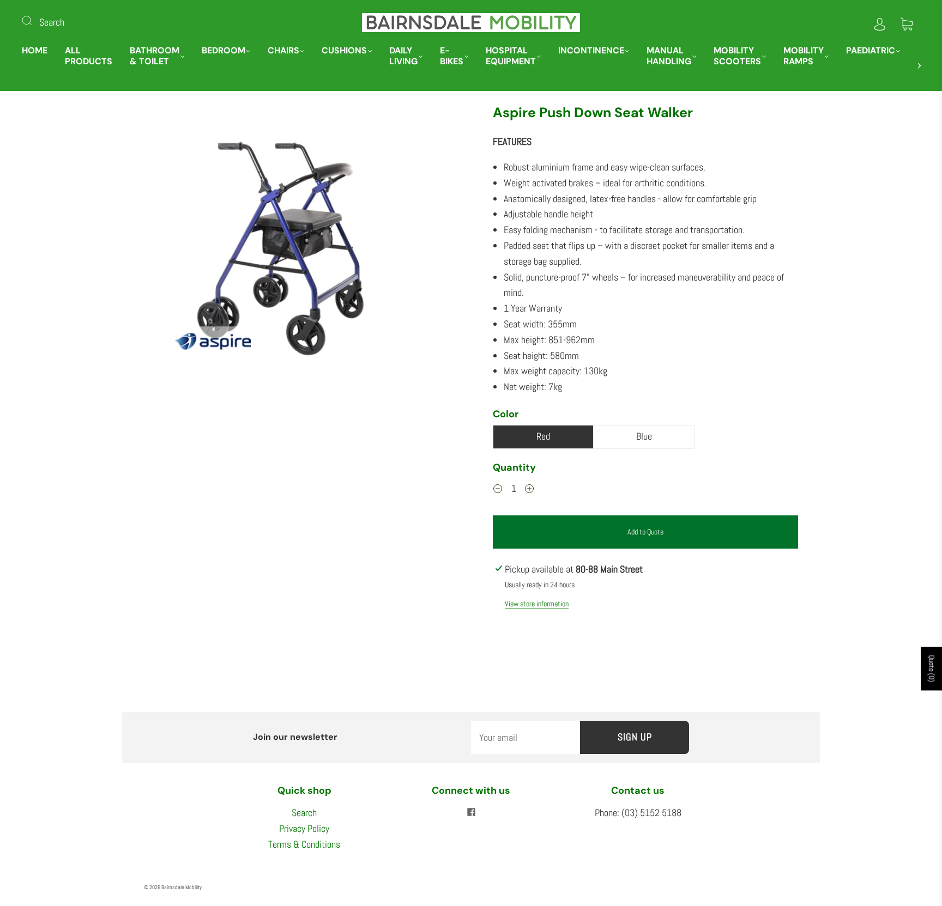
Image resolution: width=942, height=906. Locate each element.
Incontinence (591, 50)
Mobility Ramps (803, 56)
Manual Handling (669, 56)
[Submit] (34, 20)
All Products (88, 56)
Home (34, 50)
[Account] (880, 22)
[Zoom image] (297, 257)
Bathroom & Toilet (154, 56)
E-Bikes (451, 56)
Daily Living (403, 56)
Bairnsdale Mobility (181, 887)
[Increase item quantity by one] (529, 490)
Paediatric (870, 50)
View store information (537, 604)
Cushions (344, 50)
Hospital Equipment (511, 56)
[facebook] (471, 812)
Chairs (283, 50)
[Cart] (906, 22)
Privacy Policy (304, 828)
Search (51, 22)
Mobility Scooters (737, 56)
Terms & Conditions (304, 844)
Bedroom (223, 50)
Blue (644, 436)
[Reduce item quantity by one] (498, 490)
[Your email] (525, 737)
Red (543, 436)
